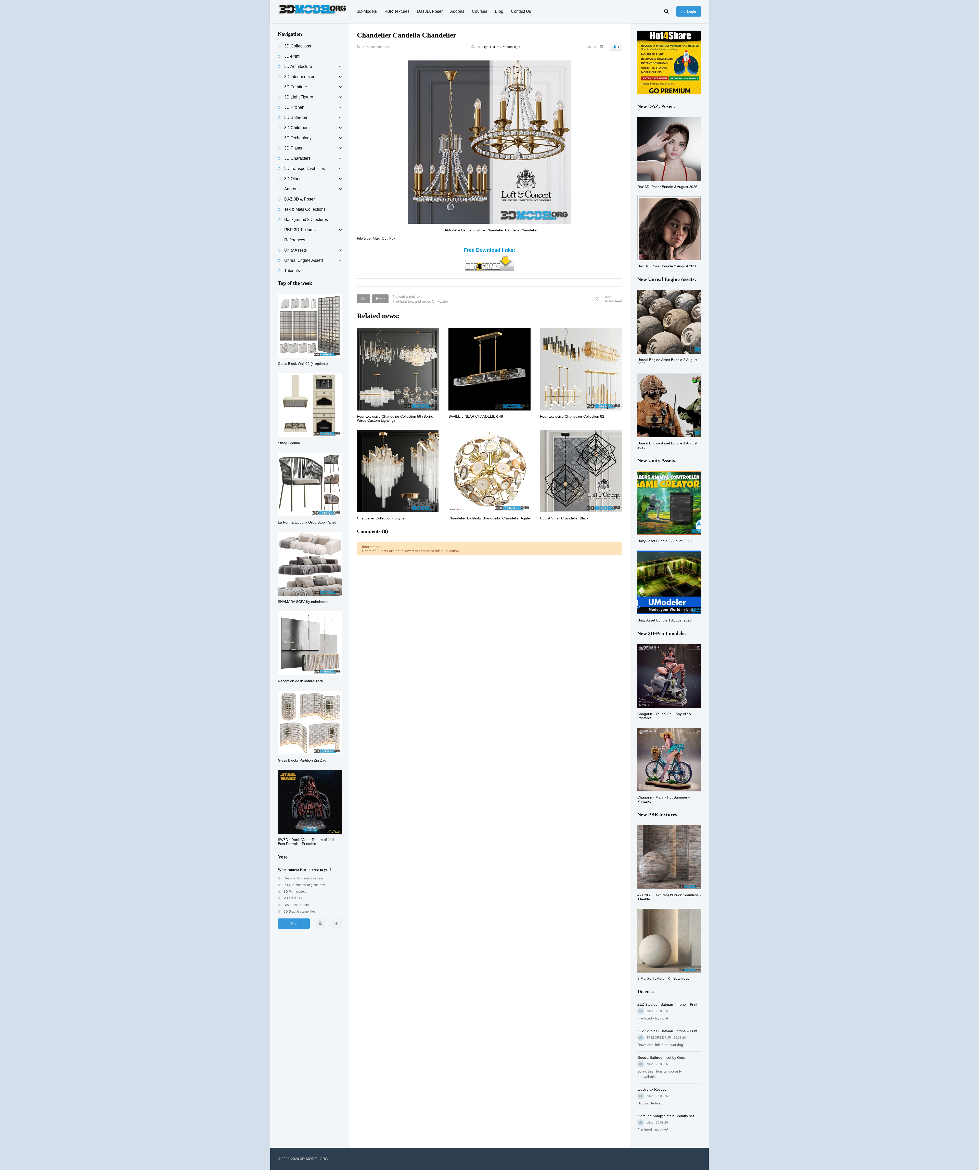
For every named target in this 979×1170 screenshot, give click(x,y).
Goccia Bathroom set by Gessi (661, 1057)
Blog (499, 11)
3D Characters (297, 158)
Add (613, 299)
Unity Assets (295, 250)
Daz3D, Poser (430, 11)
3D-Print (291, 56)
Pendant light (511, 47)
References (294, 240)
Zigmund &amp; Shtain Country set (665, 1116)
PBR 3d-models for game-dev (304, 885)
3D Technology (298, 138)
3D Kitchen (294, 107)
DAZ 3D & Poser (299, 199)
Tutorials (292, 270)
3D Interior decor (299, 76)
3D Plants (293, 148)
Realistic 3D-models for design (304, 878)
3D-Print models (294, 891)
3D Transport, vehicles (304, 168)
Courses (479, 11)
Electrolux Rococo (651, 1089)
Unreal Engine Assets (304, 260)
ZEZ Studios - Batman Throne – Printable (669, 1004)
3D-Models (367, 11)
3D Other (292, 179)
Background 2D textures (306, 219)
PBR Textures (396, 11)
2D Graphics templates (299, 911)
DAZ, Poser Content (297, 905)
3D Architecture (298, 66)
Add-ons (292, 189)
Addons (457, 11)
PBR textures (292, 898)
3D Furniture (295, 87)
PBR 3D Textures (300, 230)
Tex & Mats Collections (305, 209)
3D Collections (297, 46)
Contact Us (521, 11)
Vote (294, 924)
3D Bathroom (296, 117)
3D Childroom (297, 128)
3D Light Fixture (488, 47)
